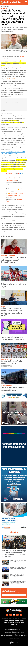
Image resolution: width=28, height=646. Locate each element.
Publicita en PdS (16, 622)
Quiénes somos (8, 622)
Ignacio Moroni (9, 113)
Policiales (11, 620)
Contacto (14, 624)
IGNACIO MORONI (23, 51)
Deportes (23, 618)
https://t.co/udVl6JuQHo (16, 193)
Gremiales (11, 618)
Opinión (17, 620)
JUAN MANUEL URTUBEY (14, 50)
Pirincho (22, 620)
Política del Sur (3, 113)
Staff (22, 622)
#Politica (10, 173)
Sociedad (6, 620)
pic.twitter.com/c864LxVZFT (13, 195)
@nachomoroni (10, 178)
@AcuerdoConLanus (11, 180)
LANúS (7, 50)
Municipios (5, 618)
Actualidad (17, 618)
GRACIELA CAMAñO (23, 50)
